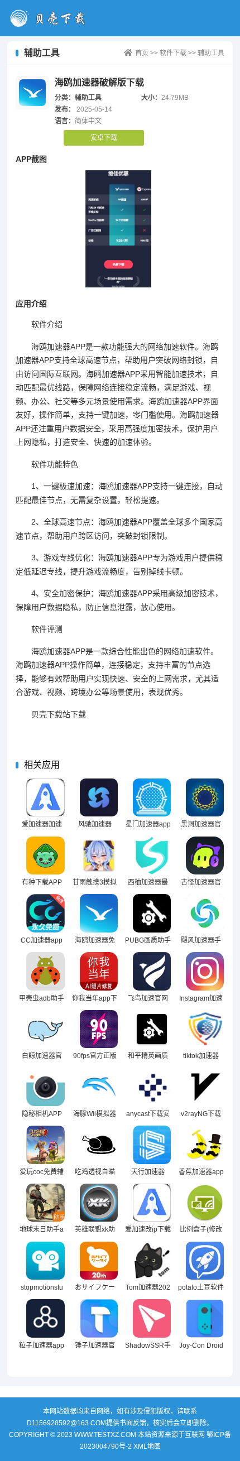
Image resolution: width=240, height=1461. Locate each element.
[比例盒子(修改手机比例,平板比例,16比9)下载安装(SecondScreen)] (205, 1203)
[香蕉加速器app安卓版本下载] (205, 1145)
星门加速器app (148, 824)
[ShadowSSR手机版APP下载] (152, 1318)
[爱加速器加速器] (45, 797)
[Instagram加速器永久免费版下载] (205, 971)
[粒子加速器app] (45, 1318)
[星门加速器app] (152, 797)
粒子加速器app (41, 1345)
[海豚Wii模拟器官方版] (99, 1087)
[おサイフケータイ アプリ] (99, 1261)
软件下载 (173, 53)
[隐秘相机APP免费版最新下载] (45, 1087)
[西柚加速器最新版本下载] (152, 856)
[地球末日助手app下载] (45, 1203)
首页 (141, 53)
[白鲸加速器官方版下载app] (45, 1029)
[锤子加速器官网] (99, 1318)
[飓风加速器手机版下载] (205, 913)
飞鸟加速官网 (148, 998)
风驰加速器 (95, 824)
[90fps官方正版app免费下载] (99, 1029)
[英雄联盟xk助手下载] (99, 1203)
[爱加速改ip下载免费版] (152, 1203)
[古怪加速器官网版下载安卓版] (205, 856)
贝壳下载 (51, 18)
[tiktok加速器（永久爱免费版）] (205, 1029)
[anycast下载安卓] (152, 1087)
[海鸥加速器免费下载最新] (99, 913)
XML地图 (147, 1446)
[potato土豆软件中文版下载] (205, 1261)
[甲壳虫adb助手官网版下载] (45, 971)
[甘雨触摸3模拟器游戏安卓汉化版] (99, 856)
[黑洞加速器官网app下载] (205, 797)
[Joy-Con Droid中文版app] (205, 1318)
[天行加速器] (152, 1145)
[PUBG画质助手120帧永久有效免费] (152, 913)
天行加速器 (148, 1172)
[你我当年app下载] (99, 971)
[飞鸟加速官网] (152, 971)
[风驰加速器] (99, 797)
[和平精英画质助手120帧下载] (152, 1029)
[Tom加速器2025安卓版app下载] (152, 1261)
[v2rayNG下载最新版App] (205, 1087)
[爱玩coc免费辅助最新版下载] (45, 1145)
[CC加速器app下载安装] (45, 913)
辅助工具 (211, 53)
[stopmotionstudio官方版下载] (45, 1261)
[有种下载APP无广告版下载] (45, 856)
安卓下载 (103, 138)
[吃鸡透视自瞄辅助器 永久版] (99, 1145)
